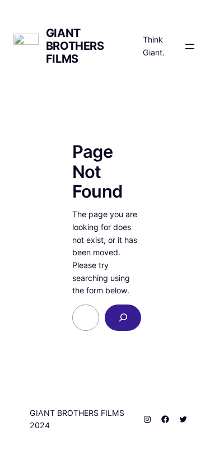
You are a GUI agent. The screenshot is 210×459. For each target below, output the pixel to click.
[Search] (123, 318)
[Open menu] (190, 46)
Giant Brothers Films (75, 45)
